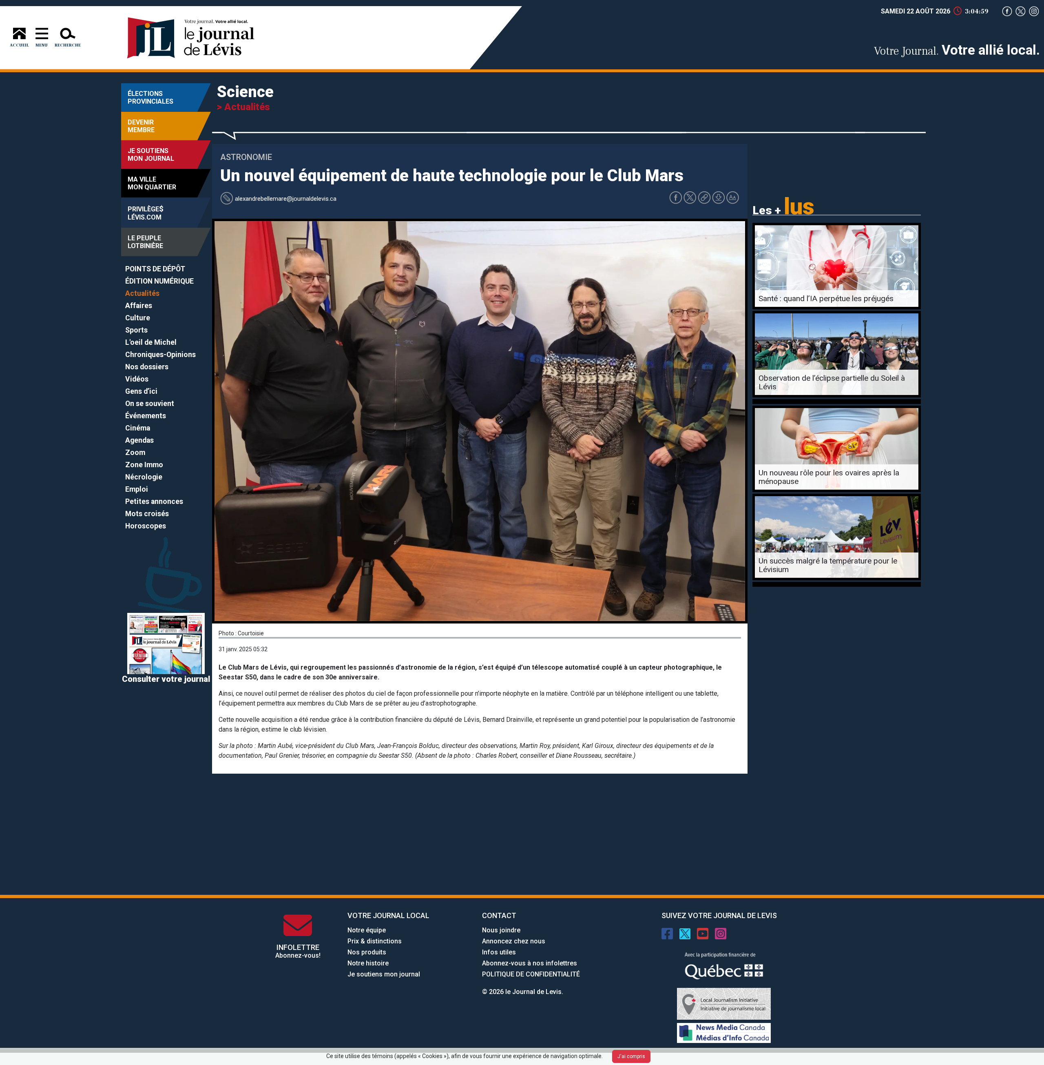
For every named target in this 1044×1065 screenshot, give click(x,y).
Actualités (142, 293)
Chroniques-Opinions (160, 355)
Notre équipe (366, 930)
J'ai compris (631, 1056)
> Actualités (243, 107)
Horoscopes (145, 526)
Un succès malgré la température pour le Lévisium (828, 565)
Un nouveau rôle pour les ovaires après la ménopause (829, 477)
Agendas (139, 440)
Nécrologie (143, 477)
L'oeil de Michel (151, 342)
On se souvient (149, 403)
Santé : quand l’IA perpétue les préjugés (826, 298)
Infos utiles (499, 952)
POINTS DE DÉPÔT (155, 269)
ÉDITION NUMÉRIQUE (159, 281)
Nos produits (366, 952)
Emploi (136, 489)
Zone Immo (144, 465)
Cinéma (137, 428)
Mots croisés (147, 514)
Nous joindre (501, 930)
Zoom (135, 452)
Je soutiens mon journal (383, 974)
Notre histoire (368, 963)
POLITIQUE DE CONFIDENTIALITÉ (531, 974)
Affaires (138, 306)
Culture (137, 318)
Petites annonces (154, 501)
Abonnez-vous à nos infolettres (529, 963)
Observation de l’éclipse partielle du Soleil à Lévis (832, 382)
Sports (136, 330)
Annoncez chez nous (513, 941)
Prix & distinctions (374, 941)
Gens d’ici (141, 391)
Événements (145, 416)
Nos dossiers (146, 367)
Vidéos (136, 379)
